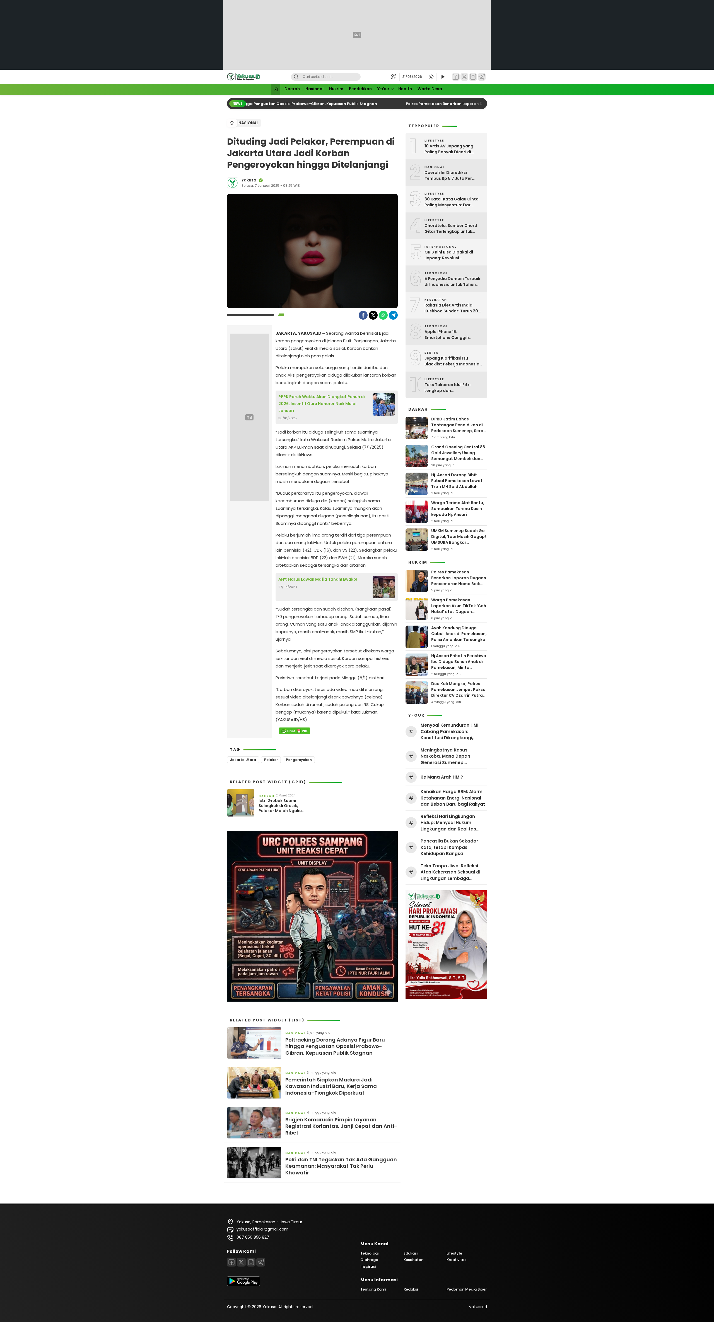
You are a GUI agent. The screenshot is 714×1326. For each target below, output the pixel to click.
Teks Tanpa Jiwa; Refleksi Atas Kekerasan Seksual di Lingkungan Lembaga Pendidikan (450, 872)
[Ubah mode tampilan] (430, 77)
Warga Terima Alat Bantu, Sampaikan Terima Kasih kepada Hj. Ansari (457, 508)
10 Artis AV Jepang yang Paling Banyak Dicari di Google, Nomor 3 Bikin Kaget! (448, 149)
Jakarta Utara (243, 759)
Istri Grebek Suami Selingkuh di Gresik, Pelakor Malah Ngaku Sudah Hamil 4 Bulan (280, 805)
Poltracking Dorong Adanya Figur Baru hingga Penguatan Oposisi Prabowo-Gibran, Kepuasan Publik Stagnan (253, 103)
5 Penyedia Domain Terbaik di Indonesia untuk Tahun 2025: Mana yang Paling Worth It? (452, 282)
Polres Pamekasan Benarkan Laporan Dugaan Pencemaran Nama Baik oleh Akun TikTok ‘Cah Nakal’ (458, 583)
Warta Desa (430, 89)
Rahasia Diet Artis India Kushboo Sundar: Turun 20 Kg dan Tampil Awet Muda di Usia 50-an (453, 308)
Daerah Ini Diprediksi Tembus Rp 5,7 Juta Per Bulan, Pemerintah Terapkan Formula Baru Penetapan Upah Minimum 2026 (453, 175)
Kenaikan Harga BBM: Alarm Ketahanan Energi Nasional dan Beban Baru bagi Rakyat (453, 798)
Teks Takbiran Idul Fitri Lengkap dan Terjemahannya (447, 388)
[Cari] (296, 76)
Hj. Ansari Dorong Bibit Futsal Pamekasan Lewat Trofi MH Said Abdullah (457, 480)
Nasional (314, 89)
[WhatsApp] (383, 315)
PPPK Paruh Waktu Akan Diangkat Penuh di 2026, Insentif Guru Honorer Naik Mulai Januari (321, 403)
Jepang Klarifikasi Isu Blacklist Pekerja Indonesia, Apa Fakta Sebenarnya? (452, 361)
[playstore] (243, 1284)
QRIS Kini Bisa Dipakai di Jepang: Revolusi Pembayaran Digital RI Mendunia (448, 255)
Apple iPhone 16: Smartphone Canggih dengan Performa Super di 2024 (451, 335)
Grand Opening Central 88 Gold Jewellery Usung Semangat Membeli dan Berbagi (458, 455)
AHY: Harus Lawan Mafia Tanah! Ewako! (317, 579)
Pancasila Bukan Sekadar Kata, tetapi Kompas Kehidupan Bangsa (449, 847)
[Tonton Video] (442, 77)
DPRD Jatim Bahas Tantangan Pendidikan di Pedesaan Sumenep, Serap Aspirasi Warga (458, 427)
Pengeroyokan (299, 759)
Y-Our (383, 89)
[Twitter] (464, 77)
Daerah (292, 89)
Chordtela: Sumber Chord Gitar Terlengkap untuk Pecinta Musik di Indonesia (451, 228)
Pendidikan (360, 89)
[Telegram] (482, 77)
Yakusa (249, 180)
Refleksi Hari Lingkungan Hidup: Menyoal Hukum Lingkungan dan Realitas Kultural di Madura (448, 822)
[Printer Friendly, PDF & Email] (294, 730)
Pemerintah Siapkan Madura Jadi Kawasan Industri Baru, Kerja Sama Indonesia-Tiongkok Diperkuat (331, 1086)
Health (405, 89)
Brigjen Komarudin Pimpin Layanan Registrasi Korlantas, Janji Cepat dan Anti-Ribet (341, 1126)
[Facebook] (456, 77)
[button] (395, 77)
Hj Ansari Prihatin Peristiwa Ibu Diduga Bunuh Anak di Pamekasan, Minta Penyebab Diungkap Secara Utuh (458, 667)
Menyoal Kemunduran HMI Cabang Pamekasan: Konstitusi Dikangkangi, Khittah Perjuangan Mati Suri (452, 731)
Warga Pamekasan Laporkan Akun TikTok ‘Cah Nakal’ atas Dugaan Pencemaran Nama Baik (458, 608)
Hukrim (336, 89)
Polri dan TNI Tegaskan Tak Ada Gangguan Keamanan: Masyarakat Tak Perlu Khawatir (341, 1166)
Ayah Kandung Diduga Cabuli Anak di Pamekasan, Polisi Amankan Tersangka (459, 633)
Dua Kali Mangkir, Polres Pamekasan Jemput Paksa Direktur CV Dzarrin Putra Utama (458, 692)
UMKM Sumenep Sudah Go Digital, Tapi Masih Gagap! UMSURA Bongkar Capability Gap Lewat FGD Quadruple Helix (458, 542)
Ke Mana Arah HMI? (442, 777)
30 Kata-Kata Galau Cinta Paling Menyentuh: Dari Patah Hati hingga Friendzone (451, 202)
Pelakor (271, 759)
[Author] (232, 183)
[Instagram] (473, 77)
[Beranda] (275, 89)
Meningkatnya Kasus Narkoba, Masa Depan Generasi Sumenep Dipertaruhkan (445, 756)
